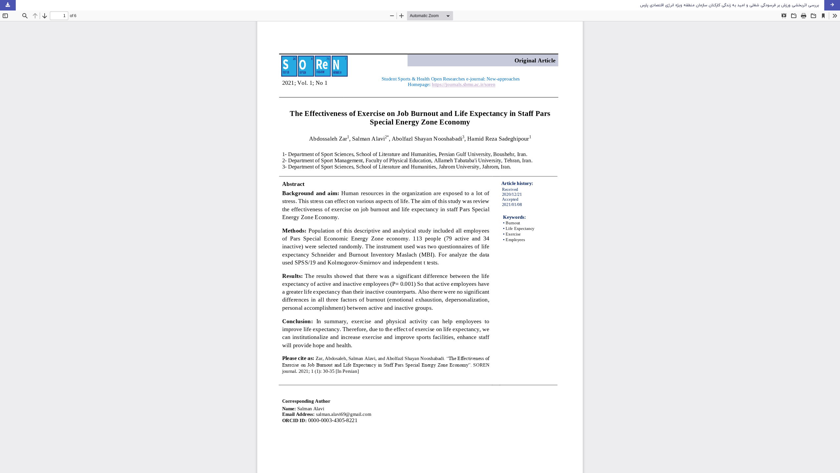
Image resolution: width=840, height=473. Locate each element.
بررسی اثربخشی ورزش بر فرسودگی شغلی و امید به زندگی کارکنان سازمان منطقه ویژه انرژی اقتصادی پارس (729, 5)
